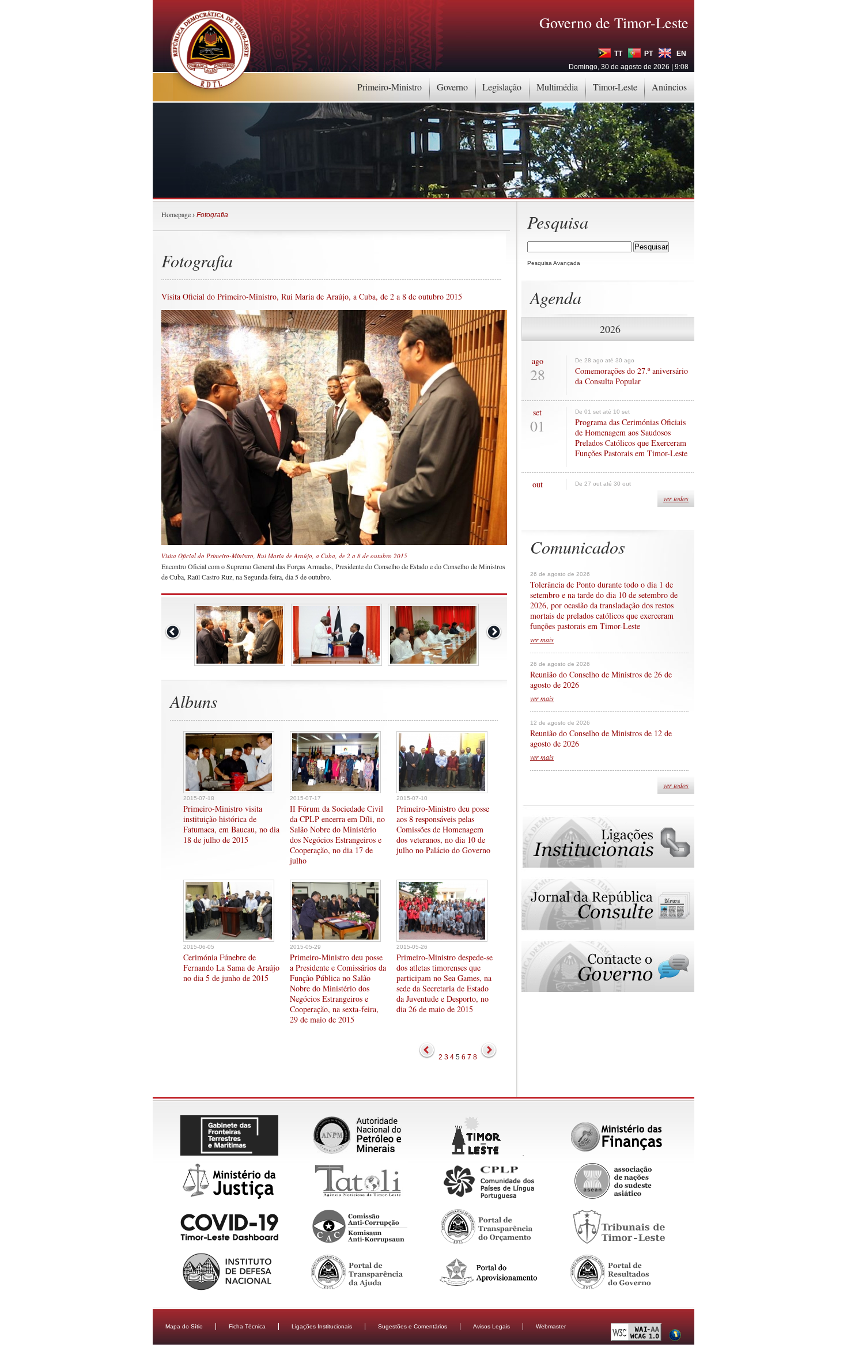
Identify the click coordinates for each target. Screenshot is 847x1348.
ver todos (676, 498)
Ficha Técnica (247, 1326)
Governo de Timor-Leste (614, 22)
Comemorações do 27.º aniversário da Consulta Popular (631, 376)
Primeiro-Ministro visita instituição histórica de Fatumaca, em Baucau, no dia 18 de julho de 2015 (231, 824)
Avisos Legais (491, 1326)
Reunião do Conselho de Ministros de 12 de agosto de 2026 (601, 738)
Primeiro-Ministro (389, 87)
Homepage (176, 214)
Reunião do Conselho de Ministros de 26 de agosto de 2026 (601, 679)
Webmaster (551, 1326)
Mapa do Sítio (184, 1326)
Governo (452, 87)
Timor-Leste (615, 87)
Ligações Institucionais (322, 1326)
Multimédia (557, 87)
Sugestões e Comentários (412, 1326)
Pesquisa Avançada (553, 263)
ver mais (542, 639)
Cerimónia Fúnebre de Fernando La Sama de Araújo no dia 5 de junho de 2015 (231, 967)
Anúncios (669, 87)
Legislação (501, 87)
